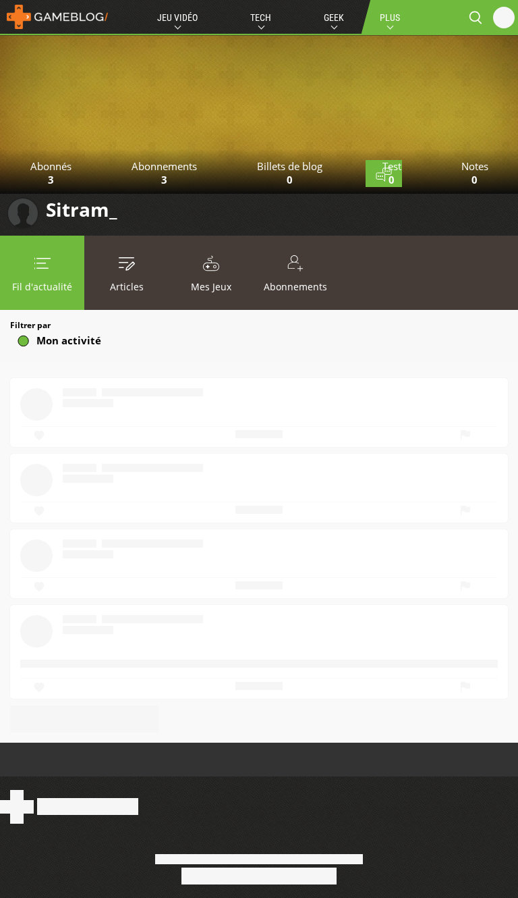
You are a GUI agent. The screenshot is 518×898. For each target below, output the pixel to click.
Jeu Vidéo (177, 17)
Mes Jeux (211, 286)
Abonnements (295, 286)
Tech (260, 17)
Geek (334, 17)
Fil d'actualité (42, 286)
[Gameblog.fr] (54, 17)
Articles (127, 286)
